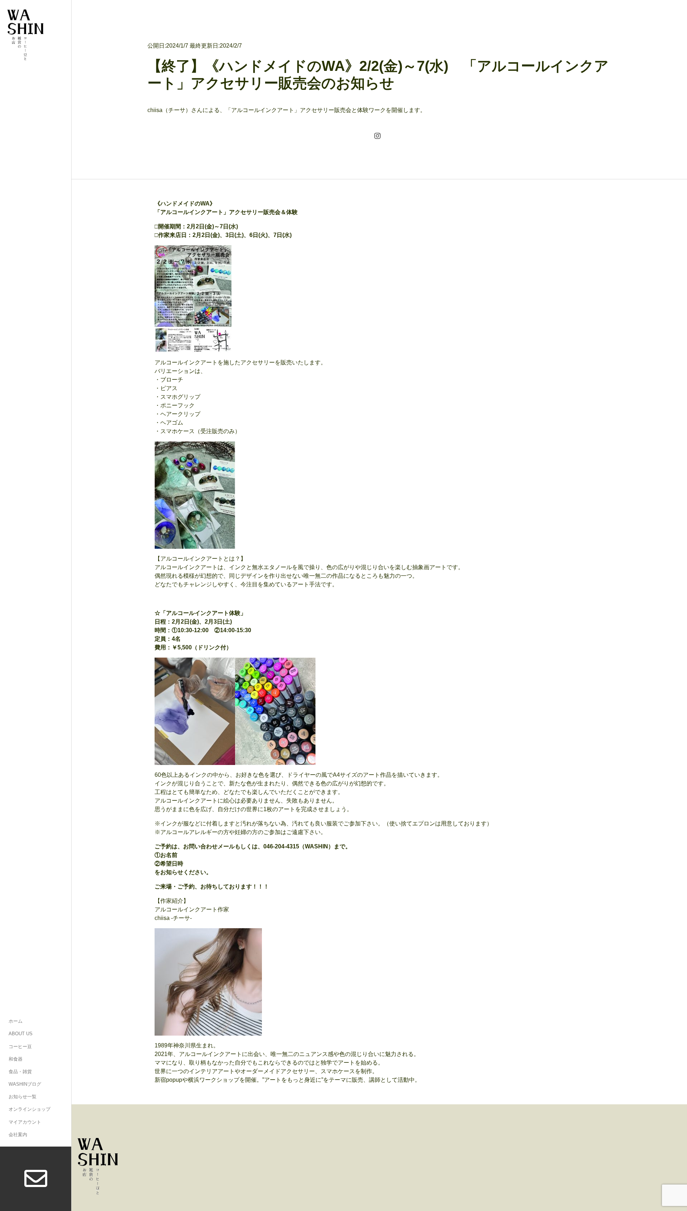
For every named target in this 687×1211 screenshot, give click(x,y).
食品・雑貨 (20, 1071)
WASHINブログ (25, 1084)
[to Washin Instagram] (377, 137)
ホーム (16, 1021)
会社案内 (18, 1134)
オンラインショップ (29, 1109)
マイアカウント (25, 1122)
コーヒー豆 (20, 1046)
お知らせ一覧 (22, 1096)
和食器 (16, 1059)
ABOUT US (21, 1033)
